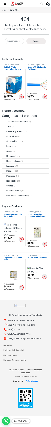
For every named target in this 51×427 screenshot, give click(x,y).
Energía (9, 146)
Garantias (7, 345)
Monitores (10, 176)
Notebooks (11, 181)
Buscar (36, 41)
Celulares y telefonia (15, 131)
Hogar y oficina (13, 161)
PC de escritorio (13, 190)
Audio (8, 126)
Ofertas (9, 186)
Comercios (11, 136)
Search (41, 3)
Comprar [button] (21, 96)
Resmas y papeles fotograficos (11, 212)
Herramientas (12, 156)
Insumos (9, 171)
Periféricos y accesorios (17, 195)
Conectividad (12, 141)
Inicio (4, 10)
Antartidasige (32, 381)
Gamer (9, 151)
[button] (6, 421)
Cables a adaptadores (12, 65)
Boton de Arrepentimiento (14, 360)
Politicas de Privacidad (13, 350)
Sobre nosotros (10, 355)
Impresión (10, 166)
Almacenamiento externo (17, 121)
